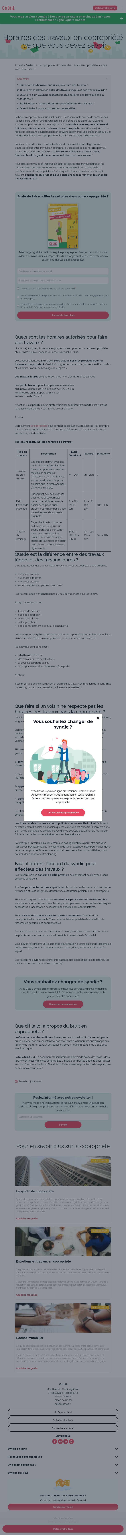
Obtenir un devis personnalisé (63, 812)
